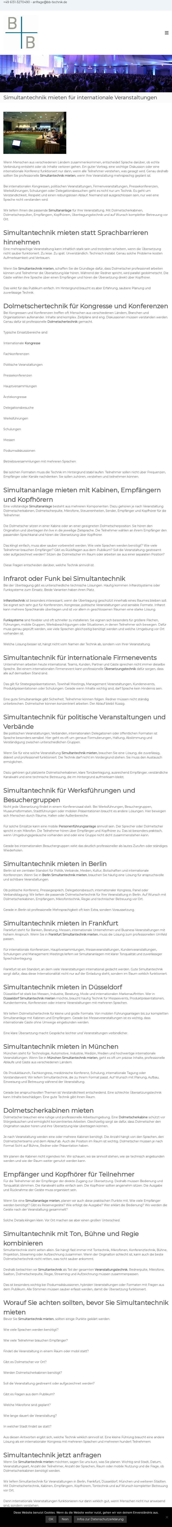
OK (51, 1519)
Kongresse (32, 343)
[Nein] (167, 1517)
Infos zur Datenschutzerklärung (100, 1519)
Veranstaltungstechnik (111, 1270)
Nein (65, 1519)
